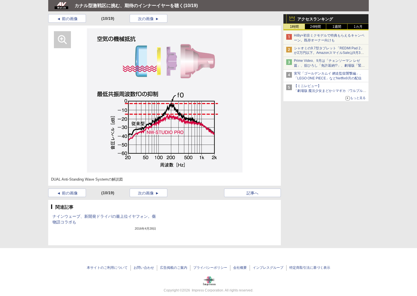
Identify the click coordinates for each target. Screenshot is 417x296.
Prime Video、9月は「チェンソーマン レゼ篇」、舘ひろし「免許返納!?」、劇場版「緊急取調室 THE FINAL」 (329, 65)
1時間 (294, 27)
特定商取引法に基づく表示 (309, 268)
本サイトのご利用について (107, 268)
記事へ (252, 193)
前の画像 (70, 18)
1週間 (336, 27)
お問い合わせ (144, 268)
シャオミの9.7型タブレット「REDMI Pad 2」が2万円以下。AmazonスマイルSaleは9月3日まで (329, 53)
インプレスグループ (268, 268)
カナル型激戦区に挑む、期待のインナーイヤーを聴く (129, 5)
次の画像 (146, 18)
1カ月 (358, 27)
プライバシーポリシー (210, 268)
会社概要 (240, 268)
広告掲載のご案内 (173, 268)
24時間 (315, 27)
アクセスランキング (315, 19)
